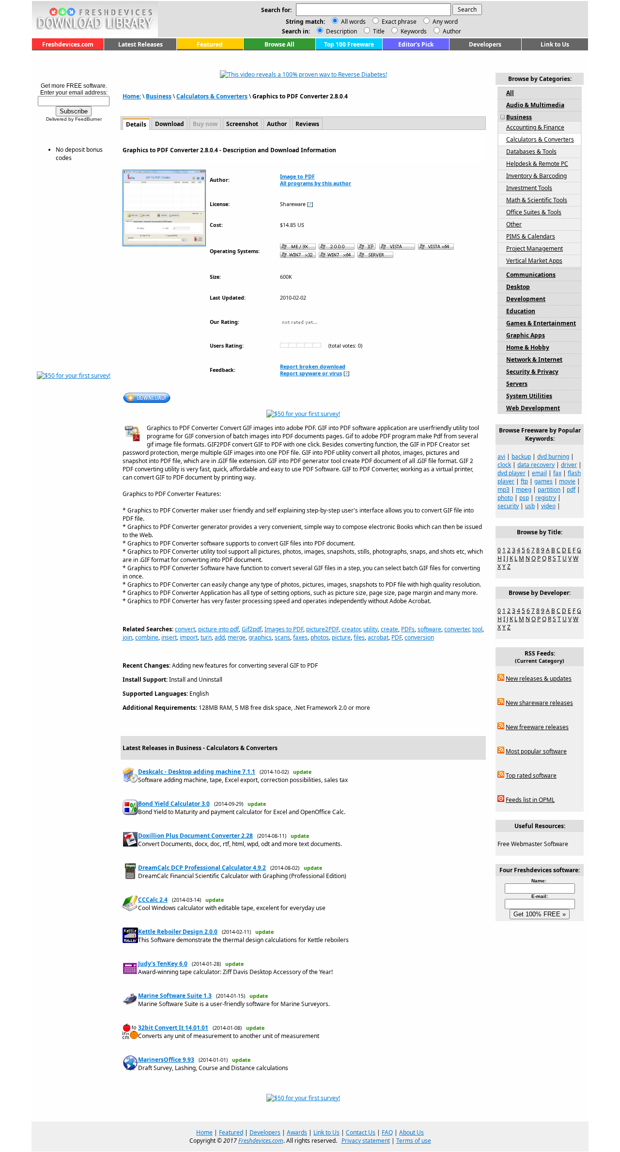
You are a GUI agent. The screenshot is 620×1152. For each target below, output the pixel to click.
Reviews (307, 124)
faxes (300, 637)
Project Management (534, 248)
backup (521, 456)
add (220, 637)
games (543, 481)
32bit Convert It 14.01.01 (173, 1028)
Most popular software (536, 751)
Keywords (413, 31)
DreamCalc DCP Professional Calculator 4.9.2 (202, 868)
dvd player (511, 473)
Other (514, 224)
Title (378, 31)
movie (567, 481)
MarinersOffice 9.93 (166, 1060)
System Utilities (529, 396)
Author (451, 31)
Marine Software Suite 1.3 (175, 996)
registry (545, 498)
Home (204, 1132)
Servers (516, 384)
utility (370, 629)
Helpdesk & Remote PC (537, 164)
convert (185, 629)
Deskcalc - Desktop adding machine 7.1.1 (196, 772)
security (508, 506)
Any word (445, 21)
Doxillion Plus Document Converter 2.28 (195, 836)
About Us (411, 1132)
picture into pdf (218, 629)
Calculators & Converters (212, 96)
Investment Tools (529, 188)
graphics (260, 637)
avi (501, 456)
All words (353, 21)
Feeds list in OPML (530, 800)
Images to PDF (283, 629)
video (548, 506)
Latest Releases (140, 44)
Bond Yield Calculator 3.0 (174, 804)
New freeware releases (537, 727)
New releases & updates (539, 678)
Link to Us (555, 44)
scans (282, 637)
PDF (396, 637)
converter (456, 629)
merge (237, 637)
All (510, 93)
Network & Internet (534, 359)
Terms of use (413, 1140)
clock (504, 465)
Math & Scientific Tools (536, 200)
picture (341, 637)
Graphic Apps (525, 335)
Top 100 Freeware (349, 44)
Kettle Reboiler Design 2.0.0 (177, 932)
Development (525, 299)
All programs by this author (315, 183)
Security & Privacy (532, 372)
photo (505, 498)
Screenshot (242, 124)
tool (477, 629)
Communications (531, 275)
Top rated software (531, 775)
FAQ (387, 1132)
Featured (210, 44)
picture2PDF (322, 629)
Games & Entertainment (541, 323)
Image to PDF (297, 176)
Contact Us (360, 1132)
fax (557, 473)
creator (350, 629)
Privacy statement (365, 1140)
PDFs (408, 629)
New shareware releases (539, 703)
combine (146, 637)
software (429, 629)
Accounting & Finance (535, 127)
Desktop (518, 287)
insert (169, 637)
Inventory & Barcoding (536, 176)
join (127, 637)
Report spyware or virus (311, 373)
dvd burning (553, 456)
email (539, 473)
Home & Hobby (527, 347)
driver (569, 465)
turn (206, 637)
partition (549, 489)
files (359, 637)
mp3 (503, 489)
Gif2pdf (252, 629)
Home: (132, 96)
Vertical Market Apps (534, 260)
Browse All (279, 44)
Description (341, 31)
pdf (571, 489)
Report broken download (312, 366)
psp (524, 498)
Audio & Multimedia (535, 105)
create (389, 629)
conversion (419, 637)
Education (520, 311)
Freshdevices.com (67, 44)
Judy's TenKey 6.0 (162, 964)
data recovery (536, 465)
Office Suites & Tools (533, 212)
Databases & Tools (531, 151)
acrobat (378, 637)
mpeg (523, 489)
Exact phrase (399, 21)
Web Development (533, 408)
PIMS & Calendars (530, 236)
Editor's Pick (416, 44)
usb (530, 506)
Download (169, 124)
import (189, 637)
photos (319, 637)
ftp (524, 481)
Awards (297, 1132)
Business (158, 96)
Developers (485, 44)
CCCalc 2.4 (153, 900)
